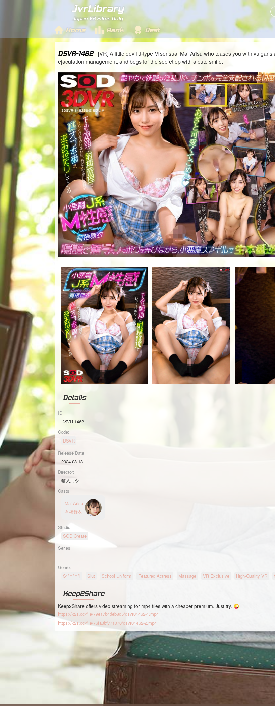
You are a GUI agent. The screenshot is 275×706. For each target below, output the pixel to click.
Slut (91, 576)
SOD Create (75, 536)
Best (152, 30)
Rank (115, 30)
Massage (187, 576)
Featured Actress (155, 576)
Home (75, 30)
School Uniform (116, 576)
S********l (71, 576)
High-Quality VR (251, 576)
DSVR (69, 440)
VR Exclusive (216, 576)
